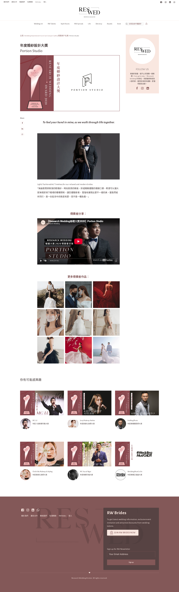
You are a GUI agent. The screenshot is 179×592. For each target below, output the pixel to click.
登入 (45, 2)
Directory (99, 24)
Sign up (131, 562)
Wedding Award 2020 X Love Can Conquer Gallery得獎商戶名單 (46, 36)
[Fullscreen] (116, 261)
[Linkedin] (22, 129)
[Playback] (41, 261)
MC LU (35, 420)
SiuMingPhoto (132, 420)
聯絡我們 (22, 2)
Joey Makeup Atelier (87, 420)
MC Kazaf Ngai (85, 471)
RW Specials (78, 24)
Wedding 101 (38, 24)
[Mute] (45, 261)
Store (119, 24)
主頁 (22, 36)
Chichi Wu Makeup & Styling (43, 471)
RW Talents (52, 24)
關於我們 (6, 2)
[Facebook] (22, 123)
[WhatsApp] (22, 134)
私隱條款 (30, 2)
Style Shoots (65, 24)
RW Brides (38, 2)
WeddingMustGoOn (134, 471)
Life (89, 24)
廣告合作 (14, 2)
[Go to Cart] (146, 24)
